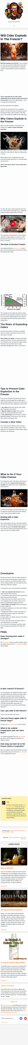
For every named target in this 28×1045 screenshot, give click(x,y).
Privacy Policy (4, 1022)
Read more (4, 886)
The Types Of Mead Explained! (11, 910)
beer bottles (22, 751)
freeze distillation (18, 644)
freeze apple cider (12, 724)
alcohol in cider (17, 248)
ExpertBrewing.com (9, 1018)
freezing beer (6, 642)
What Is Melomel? (7, 868)
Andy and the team (7, 1005)
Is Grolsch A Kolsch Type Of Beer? (13, 962)
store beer (20, 736)
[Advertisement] (14, 443)
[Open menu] (14, 26)
